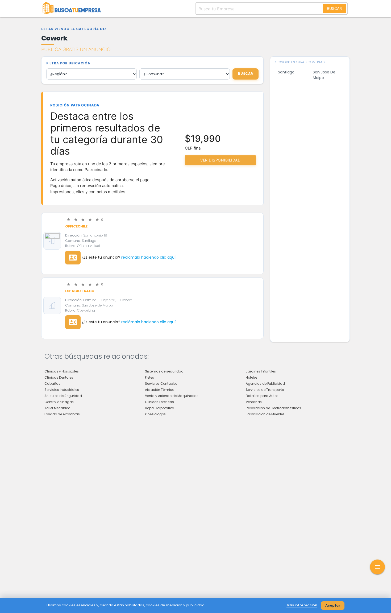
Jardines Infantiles (261, 371)
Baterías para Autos (262, 396)
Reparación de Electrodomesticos (273, 408)
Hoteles (251, 377)
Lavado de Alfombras (62, 414)
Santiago (286, 72)
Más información (301, 605)
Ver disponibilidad (220, 160)
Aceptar (332, 605)
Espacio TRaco (79, 290)
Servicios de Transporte (265, 389)
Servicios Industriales (61, 389)
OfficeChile (76, 226)
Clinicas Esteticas (159, 402)
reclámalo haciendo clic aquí (148, 257)
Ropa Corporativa (159, 408)
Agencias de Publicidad (265, 383)
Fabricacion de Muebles (265, 414)
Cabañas (52, 383)
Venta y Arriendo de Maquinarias (171, 396)
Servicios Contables (161, 383)
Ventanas (254, 402)
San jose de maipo (324, 74)
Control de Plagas (59, 402)
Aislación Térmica (159, 389)
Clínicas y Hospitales (61, 371)
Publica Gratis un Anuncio (76, 49)
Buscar (334, 8)
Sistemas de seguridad (164, 371)
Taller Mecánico (57, 408)
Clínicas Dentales (58, 377)
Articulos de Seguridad (63, 396)
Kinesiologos (155, 414)
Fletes (149, 377)
